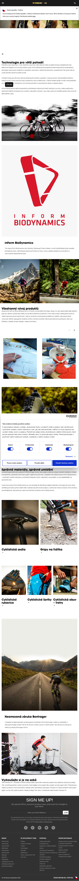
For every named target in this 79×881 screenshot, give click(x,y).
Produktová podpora (45, 857)
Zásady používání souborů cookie (66, 847)
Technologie (24, 848)
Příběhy (23, 841)
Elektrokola (5, 848)
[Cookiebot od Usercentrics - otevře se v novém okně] (68, 416)
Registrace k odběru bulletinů (48, 846)
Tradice (23, 846)
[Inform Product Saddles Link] (3, 552)
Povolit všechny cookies (64, 463)
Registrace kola (44, 861)
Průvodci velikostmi (45, 859)
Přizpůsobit (5, 859)
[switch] (30, 449)
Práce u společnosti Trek (28, 855)
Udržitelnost (24, 852)
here (34, 16)
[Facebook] (39, 828)
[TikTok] (32, 828)
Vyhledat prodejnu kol (8, 864)
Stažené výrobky (63, 850)
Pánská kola (5, 850)
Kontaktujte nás (44, 843)
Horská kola (5, 843)
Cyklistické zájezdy (7, 866)
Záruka (42, 848)
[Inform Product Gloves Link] (3, 605)
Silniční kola (5, 841)
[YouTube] (46, 828)
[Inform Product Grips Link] (41, 552)
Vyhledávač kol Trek (7, 861)
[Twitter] (53, 828)
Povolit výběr (39, 463)
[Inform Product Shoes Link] (54, 605)
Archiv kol (42, 863)
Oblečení (4, 857)
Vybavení (4, 855)
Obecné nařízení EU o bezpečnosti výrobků (64, 855)
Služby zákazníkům (45, 841)
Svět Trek (23, 857)
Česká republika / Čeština (63, 878)
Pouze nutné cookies (14, 463)
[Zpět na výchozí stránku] (2, 54)
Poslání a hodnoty (26, 843)
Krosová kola (5, 846)
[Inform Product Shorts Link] (28, 602)
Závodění (23, 850)
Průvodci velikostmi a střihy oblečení (47, 869)
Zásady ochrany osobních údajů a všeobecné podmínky (67, 842)
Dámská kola (5, 852)
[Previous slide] (69, 330)
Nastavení (69, 456)
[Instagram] (26, 828)
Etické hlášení (62, 852)
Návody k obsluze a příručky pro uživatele (49, 853)
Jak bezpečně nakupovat (47, 850)
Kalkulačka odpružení (46, 866)
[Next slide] (74, 330)
